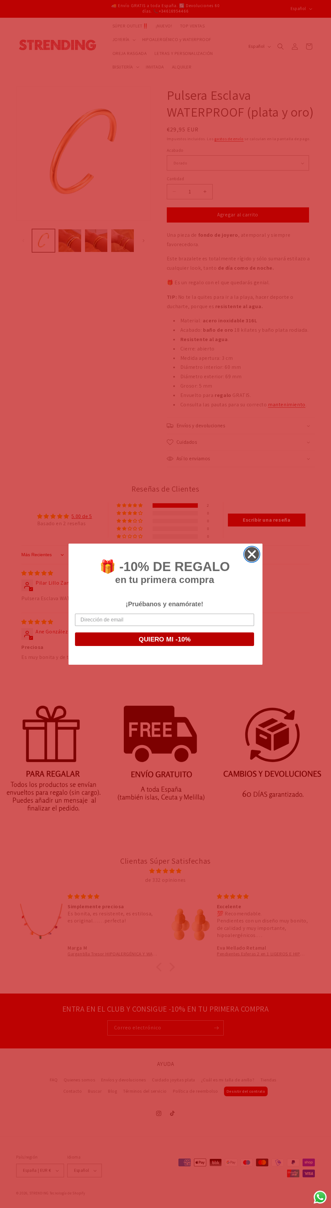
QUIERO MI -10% (165, 639)
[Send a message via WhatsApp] (320, 1197)
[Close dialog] (252, 554)
